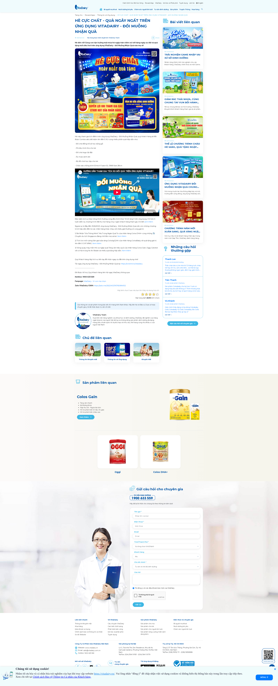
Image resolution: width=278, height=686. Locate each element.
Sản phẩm (174, 9)
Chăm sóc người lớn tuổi (143, 9)
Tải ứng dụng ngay (268, 661)
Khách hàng (139, 552)
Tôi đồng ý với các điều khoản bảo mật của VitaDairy (154, 588)
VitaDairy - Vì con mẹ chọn (95, 281)
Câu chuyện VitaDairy (116, 624)
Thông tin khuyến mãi (83, 624)
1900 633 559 (89, 653)
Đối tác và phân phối (115, 632)
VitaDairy (158, 3)
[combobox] (166, 546)
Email (136, 532)
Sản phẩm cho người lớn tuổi (151, 629)
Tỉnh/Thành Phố (141, 542)
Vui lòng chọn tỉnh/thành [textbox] (144, 546)
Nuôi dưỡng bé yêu (125, 9)
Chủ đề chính (139, 562)
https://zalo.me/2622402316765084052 (110, 286)
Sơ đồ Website (80, 635)
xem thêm (148, 222)
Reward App (149, 3)
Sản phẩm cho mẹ (148, 624)
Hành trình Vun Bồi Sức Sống (133, 3)
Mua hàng (195, 9)
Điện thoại (138, 522)
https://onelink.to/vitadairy (131, 264)
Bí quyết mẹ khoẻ (110, 9)
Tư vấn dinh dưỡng (161, 9)
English (200, 3)
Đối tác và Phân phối (170, 3)
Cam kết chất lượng (115, 626)
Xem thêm (121, 236)
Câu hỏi (137, 572)
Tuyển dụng (183, 3)
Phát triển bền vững (115, 629)
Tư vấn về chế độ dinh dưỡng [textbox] (146, 567)
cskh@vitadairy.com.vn (91, 650)
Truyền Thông (184, 9)
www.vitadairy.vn (91, 648)
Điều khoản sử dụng (82, 629)
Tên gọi (137, 512)
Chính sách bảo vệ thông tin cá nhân (89, 632)
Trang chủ (78, 15)
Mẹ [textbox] (136, 557)
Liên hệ (191, 3)
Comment (110, 663)
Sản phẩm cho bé (147, 626)
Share (157, 38)
